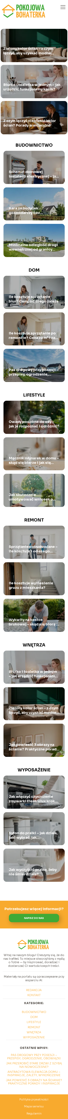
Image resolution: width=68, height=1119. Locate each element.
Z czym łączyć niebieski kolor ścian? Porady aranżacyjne (29, 123)
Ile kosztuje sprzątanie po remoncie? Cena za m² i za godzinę (32, 335)
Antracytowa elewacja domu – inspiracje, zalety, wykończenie (34, 1073)
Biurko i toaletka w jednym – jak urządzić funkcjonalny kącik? (32, 87)
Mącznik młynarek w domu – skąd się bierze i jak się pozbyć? (34, 460)
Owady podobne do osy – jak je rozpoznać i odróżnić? (34, 424)
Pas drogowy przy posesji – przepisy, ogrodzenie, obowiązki (34, 372)
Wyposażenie (34, 770)
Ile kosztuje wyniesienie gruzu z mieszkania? (31, 585)
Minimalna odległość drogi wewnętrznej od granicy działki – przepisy (33, 247)
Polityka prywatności (33, 1099)
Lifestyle (34, 395)
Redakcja (34, 990)
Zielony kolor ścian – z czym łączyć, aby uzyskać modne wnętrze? (28, 51)
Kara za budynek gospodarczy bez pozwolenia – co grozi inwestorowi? (29, 210)
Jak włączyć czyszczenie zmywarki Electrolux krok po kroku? (32, 799)
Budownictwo (34, 145)
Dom (34, 270)
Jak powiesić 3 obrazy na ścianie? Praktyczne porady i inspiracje (33, 747)
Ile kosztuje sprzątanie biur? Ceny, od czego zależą (33, 299)
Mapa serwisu (34, 1106)
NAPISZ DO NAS (34, 918)
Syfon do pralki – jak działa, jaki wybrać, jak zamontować (33, 835)
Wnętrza (34, 645)
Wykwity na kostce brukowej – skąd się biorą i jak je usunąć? (33, 622)
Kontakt (34, 995)
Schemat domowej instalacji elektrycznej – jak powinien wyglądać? (33, 174)
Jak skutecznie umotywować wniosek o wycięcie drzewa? (31, 497)
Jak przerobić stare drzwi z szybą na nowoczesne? (34, 1065)
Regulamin (34, 1113)
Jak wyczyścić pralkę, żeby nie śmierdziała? (33, 872)
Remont (34, 520)
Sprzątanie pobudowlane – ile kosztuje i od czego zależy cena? (33, 549)
